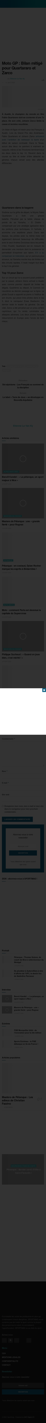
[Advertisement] (23, 711)
